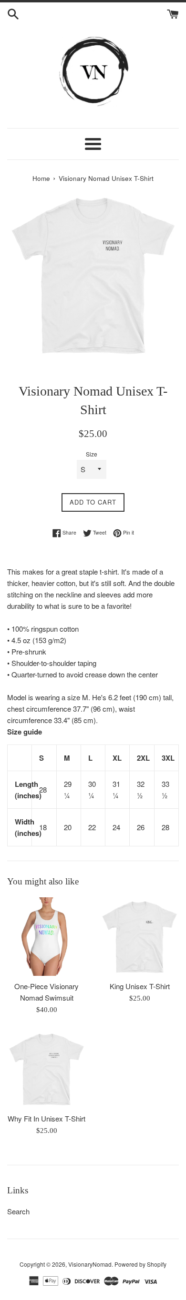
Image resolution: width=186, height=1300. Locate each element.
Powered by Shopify (140, 1264)
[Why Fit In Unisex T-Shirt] (46, 1069)
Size (91, 454)
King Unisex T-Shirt (140, 986)
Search (18, 1211)
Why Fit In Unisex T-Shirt (46, 1118)
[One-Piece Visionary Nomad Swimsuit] (46, 936)
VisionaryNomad (90, 1264)
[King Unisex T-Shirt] (139, 936)
